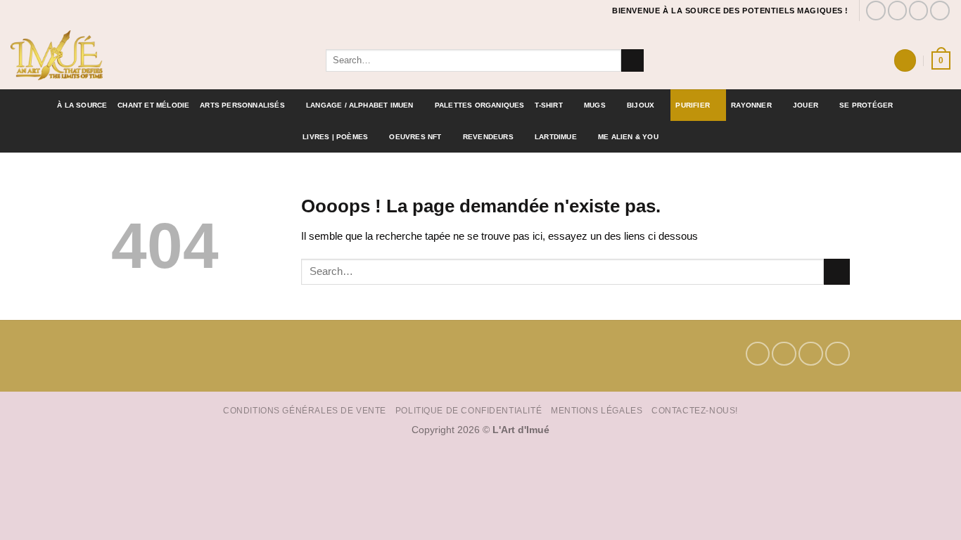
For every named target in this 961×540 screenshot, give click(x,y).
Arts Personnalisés (242, 105)
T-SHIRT (548, 105)
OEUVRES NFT (415, 137)
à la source (82, 105)
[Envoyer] (632, 60)
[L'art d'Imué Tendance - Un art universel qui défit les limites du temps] (158, 55)
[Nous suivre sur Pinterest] (919, 10)
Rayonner (751, 105)
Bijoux (640, 105)
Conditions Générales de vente (304, 410)
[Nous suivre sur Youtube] (940, 10)
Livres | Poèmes (335, 137)
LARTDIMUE (556, 137)
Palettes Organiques (480, 105)
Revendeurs (488, 137)
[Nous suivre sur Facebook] (876, 10)
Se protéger (866, 105)
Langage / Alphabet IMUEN (360, 105)
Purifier (692, 105)
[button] (904, 60)
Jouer (805, 105)
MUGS (595, 105)
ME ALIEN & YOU (628, 137)
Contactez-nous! (694, 410)
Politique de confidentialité (468, 410)
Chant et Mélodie (153, 105)
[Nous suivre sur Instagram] (898, 10)
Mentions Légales (596, 410)
